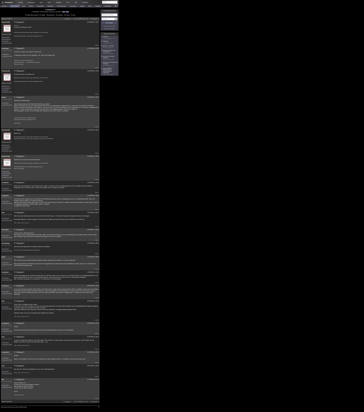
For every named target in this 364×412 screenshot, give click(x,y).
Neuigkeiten (85, 2)
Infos (74, 15)
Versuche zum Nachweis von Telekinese (110, 64)
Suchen (68, 15)
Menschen (4, 6)
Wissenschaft (14, 6)
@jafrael (16, 25)
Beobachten (51, 15)
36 (78, 18)
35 (76, 18)
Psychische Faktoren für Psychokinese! (109, 52)
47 (85, 18)
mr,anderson (5, 286)
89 (91, 18)
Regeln (17, 407)
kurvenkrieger (6, 243)
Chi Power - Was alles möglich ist (108, 58)
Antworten (60, 15)
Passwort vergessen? (109, 26)
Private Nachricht (6, 39)
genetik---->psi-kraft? (108, 46)
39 (84, 18)
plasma (4, 97)
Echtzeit (21, 2)
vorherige (67, 18)
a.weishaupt (5, 48)
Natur (89, 6)
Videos (49, 2)
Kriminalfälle (40, 6)
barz (3, 379)
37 (80, 18)
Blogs (41, 2)
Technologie (73, 6)
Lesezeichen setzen (7, 43)
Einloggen (110, 23)
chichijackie (5, 182)
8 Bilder (43, 15)
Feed (63, 11)
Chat (68, 2)
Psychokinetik (6, 22)
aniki (3, 212)
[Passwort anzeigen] (116, 20)
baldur (3, 257)
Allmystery (9, 2)
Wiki (76, 2)
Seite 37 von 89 (6, 18)
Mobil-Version (23, 407)
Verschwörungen (61, 6)
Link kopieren (5, 41)
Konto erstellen (110, 28)
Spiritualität (50, 6)
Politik (23, 6)
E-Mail (67, 11)
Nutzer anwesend (109, 10)
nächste (95, 18)
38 (82, 18)
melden (97, 45)
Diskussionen (31, 2)
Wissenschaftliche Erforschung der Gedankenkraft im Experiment (108, 71)
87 (87, 18)
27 (74, 18)
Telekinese (52, 11)
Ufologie (82, 6)
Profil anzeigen (6, 37)
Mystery (31, 6)
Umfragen (97, 6)
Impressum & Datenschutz (7, 407)
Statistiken (58, 2)
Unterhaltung (107, 6)
